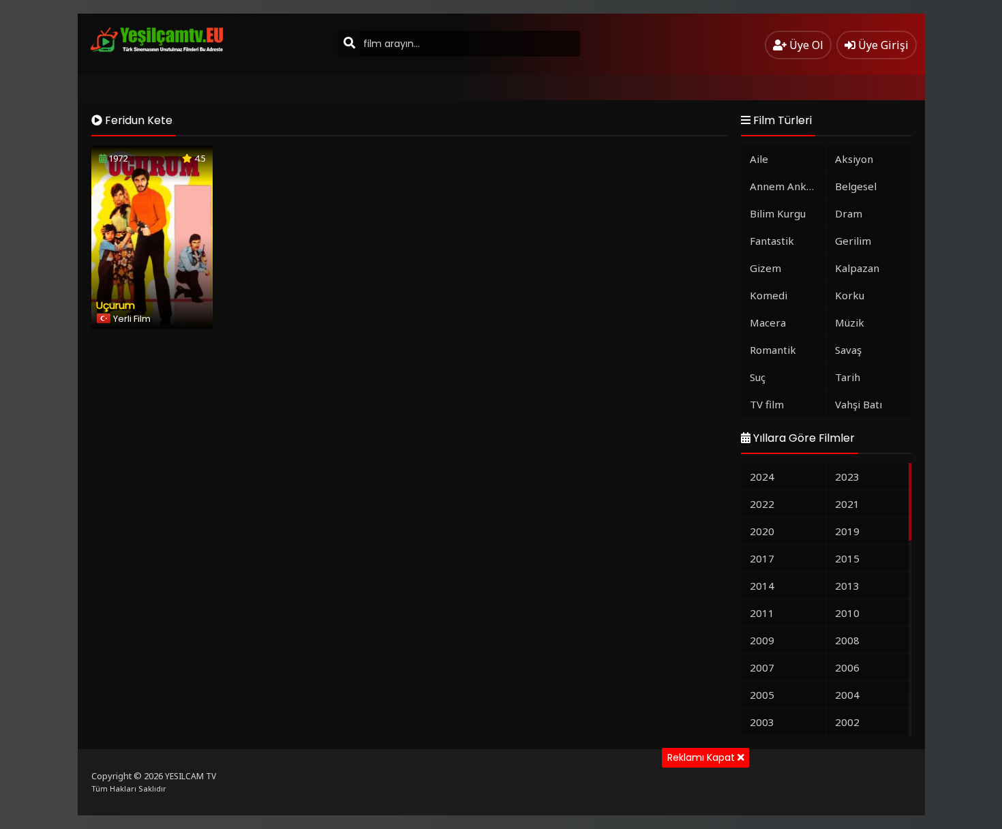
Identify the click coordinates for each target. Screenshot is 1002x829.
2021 (847, 504)
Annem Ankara (786, 186)
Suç (757, 377)
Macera (768, 322)
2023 (847, 476)
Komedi (768, 295)
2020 (762, 531)
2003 (762, 722)
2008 (847, 640)
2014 (762, 585)
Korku (849, 295)
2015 (847, 558)
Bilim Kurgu (778, 213)
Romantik (773, 350)
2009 (762, 640)
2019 (847, 531)
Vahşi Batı (858, 404)
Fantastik (772, 240)
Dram (848, 213)
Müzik (849, 322)
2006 (847, 667)
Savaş (848, 350)
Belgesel (856, 186)
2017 (762, 558)
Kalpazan (857, 268)
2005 (762, 695)
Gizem (765, 268)
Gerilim (853, 240)
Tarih (847, 377)
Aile (759, 159)
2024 (762, 476)
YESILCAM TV (190, 776)
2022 (762, 504)
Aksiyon (854, 159)
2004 (847, 695)
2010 (847, 613)
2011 (762, 613)
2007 (762, 667)
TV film (767, 404)
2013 (847, 585)
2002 (847, 722)
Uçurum (115, 305)
